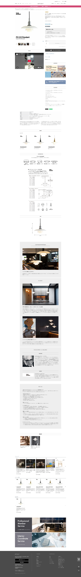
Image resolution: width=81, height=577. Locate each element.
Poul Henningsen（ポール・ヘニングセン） (51, 97)
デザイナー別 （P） (52, 96)
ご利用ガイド (59, 556)
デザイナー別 (47, 96)
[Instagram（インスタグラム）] (64, 1)
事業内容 (37, 560)
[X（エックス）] (63, 1)
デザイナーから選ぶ (51, 563)
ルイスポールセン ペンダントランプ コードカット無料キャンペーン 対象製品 (55, 104)
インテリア (50, 559)
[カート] (64, 3)
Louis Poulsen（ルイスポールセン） (29, 8)
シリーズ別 (47, 91)
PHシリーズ (50, 91)
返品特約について (47, 59)
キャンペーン (47, 103)
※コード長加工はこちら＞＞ (35, 113)
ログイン (59, 1)
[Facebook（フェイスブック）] (62, 1)
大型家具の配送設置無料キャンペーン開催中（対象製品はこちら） (40, 6)
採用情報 (37, 563)
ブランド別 (18, 8)
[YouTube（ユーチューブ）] (65, 1)
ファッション (51, 560)
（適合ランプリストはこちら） (47, 114)
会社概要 (37, 556)
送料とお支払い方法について (61, 560)
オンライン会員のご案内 (61, 567)
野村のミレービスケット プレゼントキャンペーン (56, 105)
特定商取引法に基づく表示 (61, 559)
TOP (15, 8)
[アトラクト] (17, 554)
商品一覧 (47, 98)
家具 (49, 556)
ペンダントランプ (48, 93)
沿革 (36, 559)
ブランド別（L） (22, 8)
